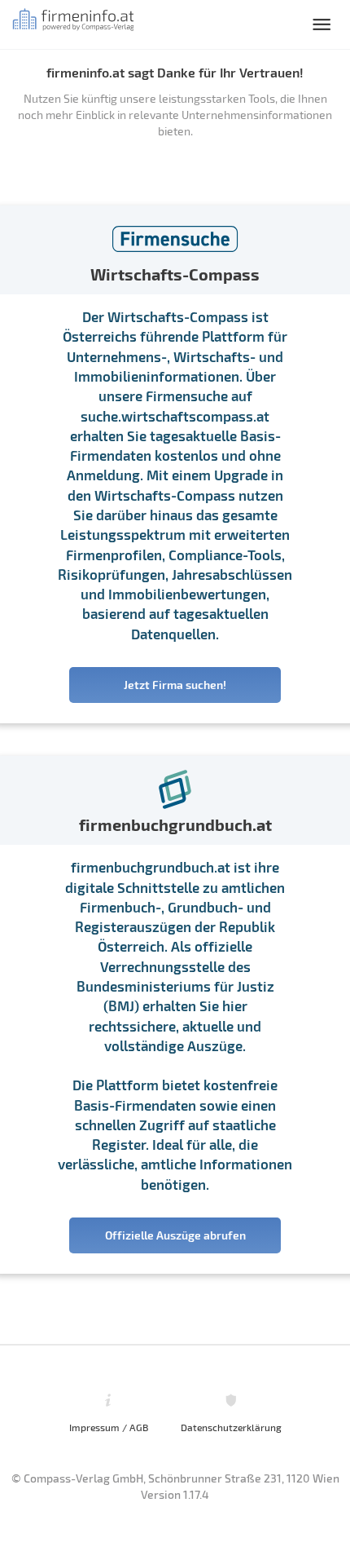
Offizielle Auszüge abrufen (175, 1235)
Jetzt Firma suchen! (175, 685)
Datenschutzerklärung (231, 1427)
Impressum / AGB (108, 1427)
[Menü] (321, 24)
